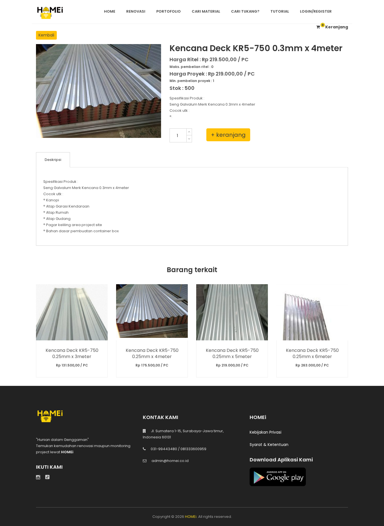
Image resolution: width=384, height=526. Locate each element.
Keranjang (335, 27)
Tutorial (279, 11)
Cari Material (206, 11)
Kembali (46, 35)
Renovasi (135, 11)
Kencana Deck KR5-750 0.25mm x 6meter (312, 353)
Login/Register (316, 11)
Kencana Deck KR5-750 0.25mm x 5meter (232, 353)
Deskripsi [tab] (53, 159)
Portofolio (168, 11)
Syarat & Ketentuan (269, 444)
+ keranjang (228, 135)
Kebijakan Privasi (265, 432)
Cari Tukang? (245, 11)
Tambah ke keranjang (71, 312)
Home (109, 11)
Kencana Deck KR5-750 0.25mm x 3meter (72, 353)
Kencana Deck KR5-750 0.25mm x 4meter (152, 353)
